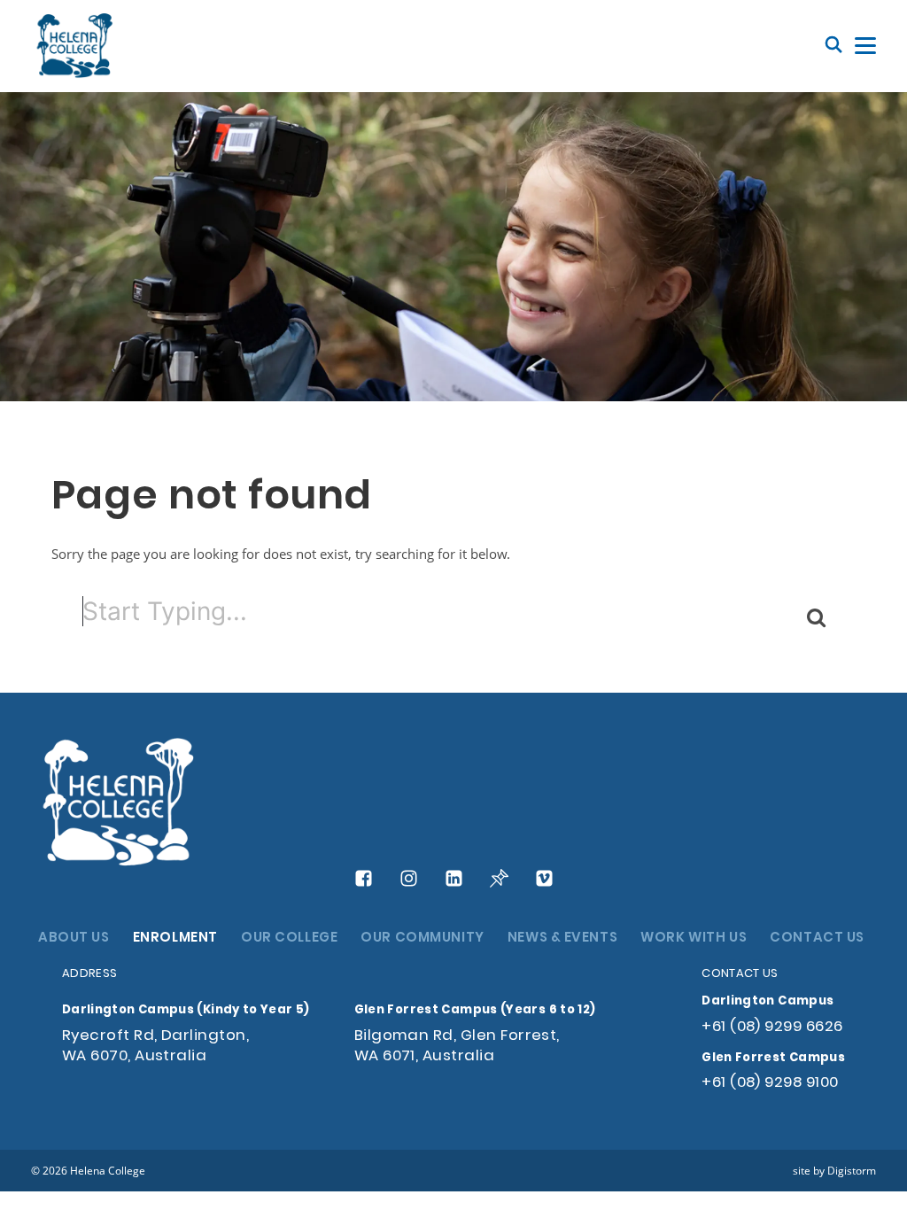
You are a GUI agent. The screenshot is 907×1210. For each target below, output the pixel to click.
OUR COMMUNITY (422, 938)
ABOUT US (74, 938)
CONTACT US (817, 938)
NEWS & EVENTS (562, 938)
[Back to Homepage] (75, 46)
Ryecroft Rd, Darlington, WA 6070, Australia (155, 1046)
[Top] (119, 803)
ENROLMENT (175, 938)
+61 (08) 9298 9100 (770, 1083)
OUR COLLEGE (289, 938)
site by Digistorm (834, 1170)
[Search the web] (833, 45)
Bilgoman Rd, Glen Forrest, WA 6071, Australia (457, 1046)
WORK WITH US (693, 938)
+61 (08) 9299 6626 (772, 1027)
